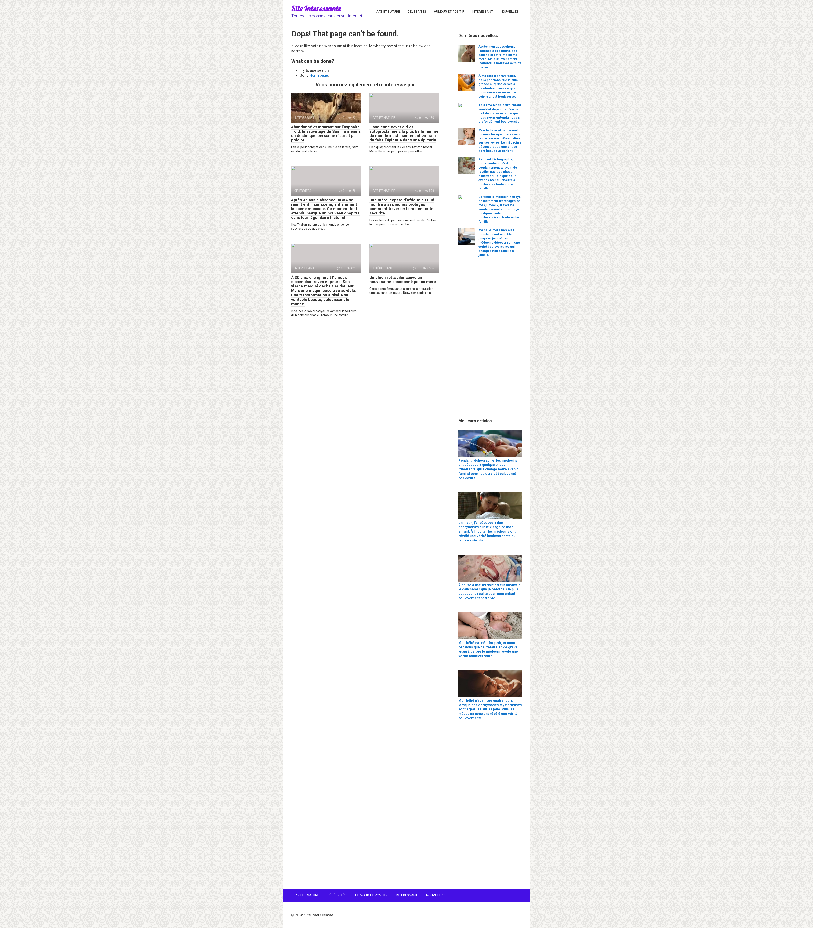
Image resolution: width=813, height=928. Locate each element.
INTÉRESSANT (482, 12)
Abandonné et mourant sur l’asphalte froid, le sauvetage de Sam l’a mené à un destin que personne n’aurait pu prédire (326, 133)
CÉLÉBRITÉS (417, 12)
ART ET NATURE (388, 12)
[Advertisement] (490, 339)
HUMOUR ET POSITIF (449, 12)
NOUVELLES (509, 12)
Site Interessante (316, 8)
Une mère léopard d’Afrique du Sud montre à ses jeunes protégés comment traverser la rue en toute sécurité (401, 206)
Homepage (318, 75)
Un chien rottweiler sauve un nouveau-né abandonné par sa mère (402, 279)
